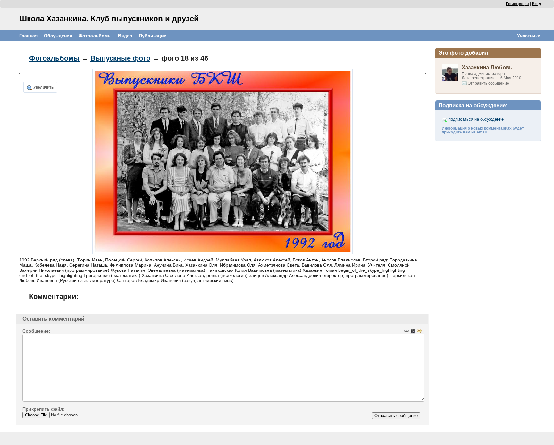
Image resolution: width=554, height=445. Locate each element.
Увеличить (43, 87)
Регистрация (517, 4)
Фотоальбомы (95, 35)
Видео (125, 35)
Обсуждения (58, 35)
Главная (28, 35)
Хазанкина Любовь (487, 67)
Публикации (153, 35)
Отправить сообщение (488, 83)
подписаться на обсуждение (476, 119)
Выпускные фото (120, 58)
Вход (536, 4)
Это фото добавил (463, 52)
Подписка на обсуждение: (473, 105)
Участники (529, 35)
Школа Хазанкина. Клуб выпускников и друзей (109, 18)
